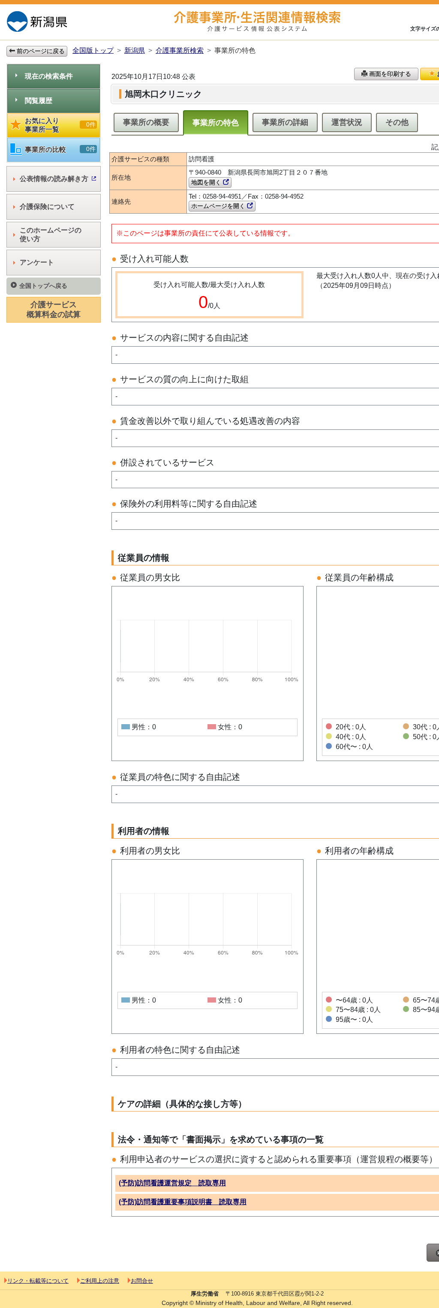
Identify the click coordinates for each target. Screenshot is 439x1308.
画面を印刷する (389, 73)
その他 (397, 122)
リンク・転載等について (38, 1281)
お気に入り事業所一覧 (60, 125)
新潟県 (134, 50)
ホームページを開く (219, 205)
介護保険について (47, 206)
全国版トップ (93, 50)
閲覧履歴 (38, 100)
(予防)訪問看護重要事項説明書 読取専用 (183, 1201)
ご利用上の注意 (99, 1281)
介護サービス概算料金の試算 (54, 309)
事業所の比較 (60, 149)
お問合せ (142, 1281)
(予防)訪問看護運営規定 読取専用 (172, 1183)
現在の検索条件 (49, 76)
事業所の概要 (146, 122)
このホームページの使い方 (50, 234)
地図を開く (207, 182)
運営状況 (346, 122)
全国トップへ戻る (43, 285)
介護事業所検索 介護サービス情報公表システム (257, 22)
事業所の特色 (215, 122)
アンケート (37, 262)
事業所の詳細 (285, 122)
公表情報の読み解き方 (54, 178)
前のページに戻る (40, 51)
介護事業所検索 (180, 50)
